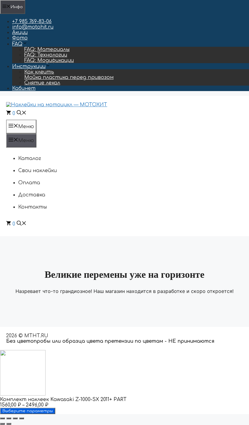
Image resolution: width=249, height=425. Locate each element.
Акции (20, 32)
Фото (20, 38)
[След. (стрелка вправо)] (8, 424)
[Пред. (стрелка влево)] (2, 424)
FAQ (17, 44)
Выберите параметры (27, 411)
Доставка (31, 195)
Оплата (29, 182)
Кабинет (24, 88)
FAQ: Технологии (45, 55)
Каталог (29, 158)
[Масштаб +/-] (2, 418)
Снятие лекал (42, 83)
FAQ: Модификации (49, 60)
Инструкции (29, 66)
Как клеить (39, 72)
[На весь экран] (8, 418)
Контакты (32, 207)
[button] (21, 113)
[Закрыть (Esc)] (21, 418)
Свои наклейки (37, 170)
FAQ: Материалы (47, 49)
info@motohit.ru (32, 27)
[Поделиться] (15, 418)
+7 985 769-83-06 (32, 21)
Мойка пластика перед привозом (69, 77)
